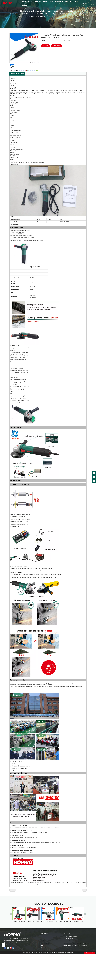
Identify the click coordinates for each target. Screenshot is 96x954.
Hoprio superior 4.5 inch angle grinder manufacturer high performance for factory (48, 921)
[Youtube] (11, 948)
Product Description (17, 74)
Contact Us (44, 947)
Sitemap (64, 952)
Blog (42, 945)
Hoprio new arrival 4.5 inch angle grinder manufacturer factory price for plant (77, 921)
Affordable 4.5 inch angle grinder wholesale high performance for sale (19, 921)
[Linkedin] (8, 948)
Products (43, 941)
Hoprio (43, 939)
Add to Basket (56, 45)
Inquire (46, 45)
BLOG (77, 2)
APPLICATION (69, 2)
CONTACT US (26, 5)
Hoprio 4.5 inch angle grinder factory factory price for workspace (62, 921)
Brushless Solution (45, 943)
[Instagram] (13, 948)
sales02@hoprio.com (71, 941)
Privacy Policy (70, 952)
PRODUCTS (38, 2)
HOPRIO (30, 2)
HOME (24, 2)
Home (42, 937)
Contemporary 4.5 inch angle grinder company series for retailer (33, 921)
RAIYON (45, 2)
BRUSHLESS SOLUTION (56, 2)
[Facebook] (5, 948)
